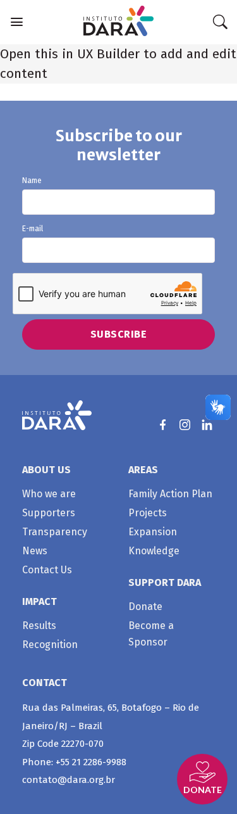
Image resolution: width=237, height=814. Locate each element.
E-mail (32, 229)
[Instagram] (184, 424)
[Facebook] (162, 424)
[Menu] (16, 22)
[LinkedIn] (207, 424)
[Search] (220, 22)
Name (32, 181)
